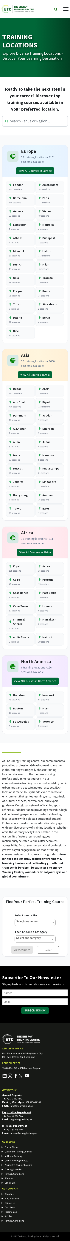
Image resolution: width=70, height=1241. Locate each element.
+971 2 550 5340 (14, 1098)
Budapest (48, 238)
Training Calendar (13, 1169)
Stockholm (49, 304)
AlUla (16, 442)
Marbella (48, 225)
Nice (16, 331)
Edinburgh (20, 225)
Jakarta (18, 482)
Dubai (17, 389)
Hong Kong (20, 495)
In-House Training (13, 1156)
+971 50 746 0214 (15, 1129)
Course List (10, 1182)
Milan (45, 265)
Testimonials (11, 1212)
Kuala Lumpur (51, 469)
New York (48, 695)
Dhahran (48, 429)
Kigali (16, 566)
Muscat (18, 469)
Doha (16, 455)
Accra (46, 566)
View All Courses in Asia (35, 375)
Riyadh (46, 402)
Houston (19, 695)
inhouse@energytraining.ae (23, 1133)
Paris (45, 198)
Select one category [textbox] (28, 938)
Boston (18, 708)
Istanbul (18, 251)
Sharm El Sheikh (19, 622)
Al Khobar (19, 429)
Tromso (47, 278)
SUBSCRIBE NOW (35, 1010)
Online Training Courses (16, 1160)
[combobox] (35, 922)
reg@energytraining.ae (21, 1119)
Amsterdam (50, 185)
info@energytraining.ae (21, 1106)
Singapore (49, 482)
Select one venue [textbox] (27, 921)
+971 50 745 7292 (15, 1116)
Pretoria (48, 580)
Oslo (16, 278)
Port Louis (49, 593)
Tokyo (17, 509)
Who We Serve (12, 1198)
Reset (48, 950)
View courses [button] (22, 950)
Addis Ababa (21, 637)
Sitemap (9, 1178)
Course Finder (11, 1147)
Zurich (17, 304)
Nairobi (47, 637)
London (18, 185)
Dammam (19, 416)
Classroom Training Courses (18, 1151)
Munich (17, 265)
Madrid (17, 318)
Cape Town (20, 606)
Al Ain (45, 389)
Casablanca (20, 593)
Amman (47, 495)
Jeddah (47, 416)
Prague (18, 291)
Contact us (10, 1203)
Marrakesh (49, 620)
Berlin (46, 318)
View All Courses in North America (35, 681)
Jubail (46, 442)
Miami (46, 708)
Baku (45, 509)
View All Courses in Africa (35, 552)
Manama (48, 455)
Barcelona (20, 198)
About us (9, 1194)
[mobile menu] (66, 8)
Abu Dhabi (19, 402)
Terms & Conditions (14, 1174)
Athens (17, 238)
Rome (46, 291)
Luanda (47, 606)
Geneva (18, 211)
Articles (8, 1216)
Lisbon (46, 251)
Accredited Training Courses (18, 1165)
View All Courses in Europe (35, 171)
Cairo (16, 580)
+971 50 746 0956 (32, 1102)
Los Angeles (21, 722)
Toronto (48, 722)
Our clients (10, 1207)
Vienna (47, 211)
